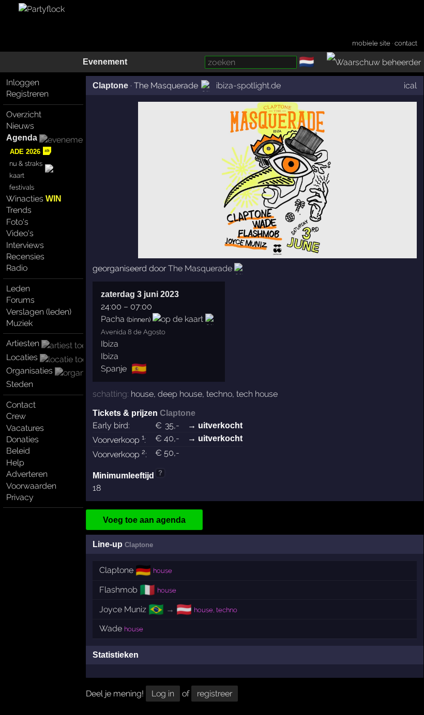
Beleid (18, 451)
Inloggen (22, 82)
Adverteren (27, 474)
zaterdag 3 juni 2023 (140, 294)
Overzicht (23, 114)
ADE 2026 (25, 152)
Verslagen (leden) (38, 312)
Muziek (19, 323)
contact (406, 43)
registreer (214, 693)
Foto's (17, 222)
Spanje (114, 369)
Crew (16, 416)
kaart (16, 175)
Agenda (21, 137)
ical (410, 85)
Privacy (20, 497)
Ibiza (109, 344)
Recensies (25, 256)
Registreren (27, 94)
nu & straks (25, 163)
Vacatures (25, 428)
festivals (21, 187)
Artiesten (22, 343)
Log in (163, 693)
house (142, 394)
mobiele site (371, 43)
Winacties (34, 199)
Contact (21, 405)
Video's (20, 233)
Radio (16, 268)
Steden (19, 384)
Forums (20, 300)
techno (219, 394)
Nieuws (20, 126)
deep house (180, 394)
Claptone (110, 85)
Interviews (25, 245)
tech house (257, 394)
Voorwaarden (31, 486)
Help (15, 463)
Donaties (22, 439)
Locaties (22, 357)
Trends (19, 210)
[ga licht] (320, 62)
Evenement (105, 61)
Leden (18, 288)
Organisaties (29, 371)
